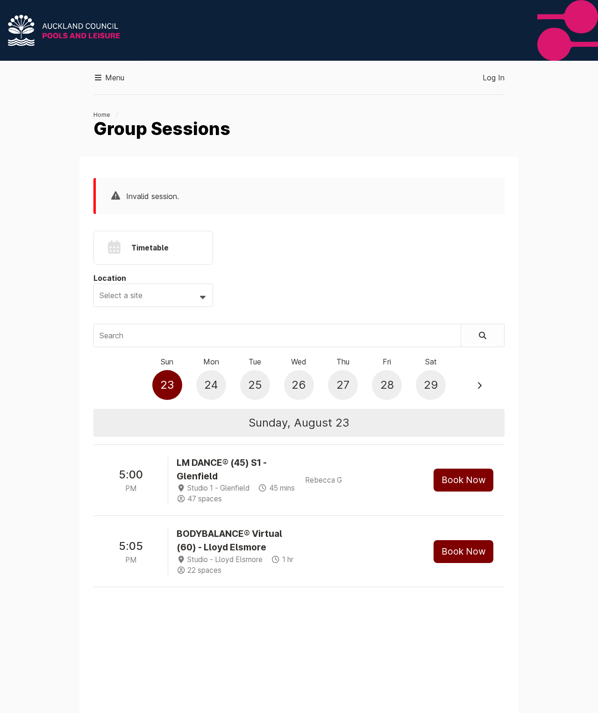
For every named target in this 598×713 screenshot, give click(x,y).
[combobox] (153, 295)
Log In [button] (494, 77)
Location (109, 278)
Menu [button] (113, 77)
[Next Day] (479, 385)
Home (101, 114)
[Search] (483, 335)
